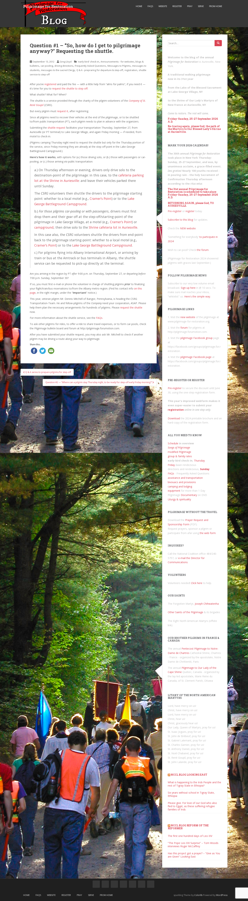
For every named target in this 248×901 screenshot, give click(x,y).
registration (131, 70)
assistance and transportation (185, 477)
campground (44, 227)
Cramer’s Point (101, 198)
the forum (203, 250)
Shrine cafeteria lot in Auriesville (113, 227)
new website (187, 317)
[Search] (218, 43)
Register (177, 6)
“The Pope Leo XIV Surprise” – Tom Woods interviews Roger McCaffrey (193, 844)
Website (162, 6)
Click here (196, 583)
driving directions (63, 65)
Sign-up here (188, 287)
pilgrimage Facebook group (196, 338)
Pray (189, 6)
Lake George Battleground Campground (102, 245)
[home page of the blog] (96, 884)
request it (62, 111)
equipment (174, 490)
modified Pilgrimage (179, 452)
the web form (208, 533)
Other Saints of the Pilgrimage (185, 612)
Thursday (199, 460)
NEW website (188, 228)
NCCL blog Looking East (189, 774)
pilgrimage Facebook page (196, 357)
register (190, 211)
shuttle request (56, 127)
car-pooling (47, 65)
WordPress (221, 895)
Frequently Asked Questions (90, 65)
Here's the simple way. (197, 296)
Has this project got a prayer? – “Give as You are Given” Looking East (194, 855)
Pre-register (175, 211)
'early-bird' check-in (88, 61)
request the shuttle (131, 307)
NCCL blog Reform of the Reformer (188, 827)
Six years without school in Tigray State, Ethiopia (191, 794)
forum (184, 327)
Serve (201, 6)
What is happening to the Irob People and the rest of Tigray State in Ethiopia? (194, 784)
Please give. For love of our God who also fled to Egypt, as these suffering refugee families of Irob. (192, 806)
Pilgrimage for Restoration (48, 6)
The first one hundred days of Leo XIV (190, 836)
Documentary (189, 495)
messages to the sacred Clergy (58, 70)
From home (215, 6)
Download (174, 418)
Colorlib (198, 895)
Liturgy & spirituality (179, 499)
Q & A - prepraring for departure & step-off (99, 70)
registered (50, 84)
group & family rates (180, 456)
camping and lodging (180, 486)
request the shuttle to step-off (70, 88)
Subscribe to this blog (180, 219)
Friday (171, 465)
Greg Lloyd (66, 61)
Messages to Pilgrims (119, 65)
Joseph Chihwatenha (207, 603)
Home (139, 6)
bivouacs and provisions (182, 482)
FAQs (150, 6)
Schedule (173, 443)
